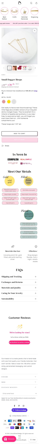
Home (3, 74)
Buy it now (19, 140)
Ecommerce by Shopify (19, 440)
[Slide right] (35, 68)
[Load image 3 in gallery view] (19, 68)
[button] (31, 3)
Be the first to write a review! (19, 342)
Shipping (4, 87)
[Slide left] (4, 68)
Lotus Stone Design (16, 433)
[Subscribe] (36, 393)
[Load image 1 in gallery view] (9, 68)
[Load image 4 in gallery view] (24, 68)
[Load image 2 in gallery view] (14, 68)
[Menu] (2, 3)
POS (19, 436)
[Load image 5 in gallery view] (29, 68)
